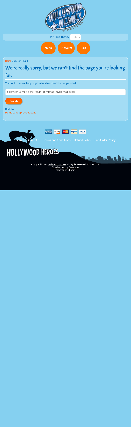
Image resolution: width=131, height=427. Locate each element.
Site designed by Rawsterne (65, 167)
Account (66, 48)
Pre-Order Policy (105, 140)
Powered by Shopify (65, 170)
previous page (28, 113)
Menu (48, 48)
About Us (34, 140)
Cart (83, 48)
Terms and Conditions (57, 140)
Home (8, 61)
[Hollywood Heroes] (65, 30)
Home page (11, 113)
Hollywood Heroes (57, 165)
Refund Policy (82, 140)
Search (20, 140)
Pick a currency (60, 37)
